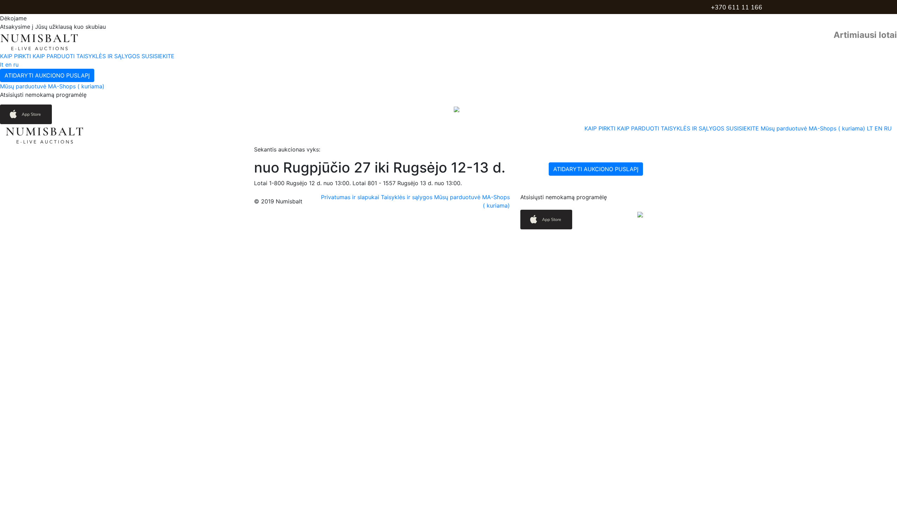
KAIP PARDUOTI (54, 56)
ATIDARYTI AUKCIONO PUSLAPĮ (47, 75)
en (8, 64)
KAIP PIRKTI (16, 56)
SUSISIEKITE (158, 56)
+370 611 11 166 (736, 7)
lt (2, 64)
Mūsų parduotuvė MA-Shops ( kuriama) (52, 86)
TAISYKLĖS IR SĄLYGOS (109, 56)
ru (16, 64)
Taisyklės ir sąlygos (407, 197)
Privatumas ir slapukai (351, 197)
